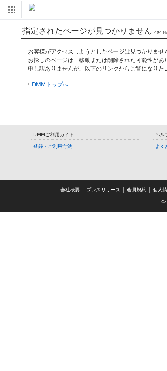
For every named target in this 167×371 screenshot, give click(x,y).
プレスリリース (103, 190)
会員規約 (136, 190)
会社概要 (70, 190)
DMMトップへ (50, 84)
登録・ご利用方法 (52, 146)
